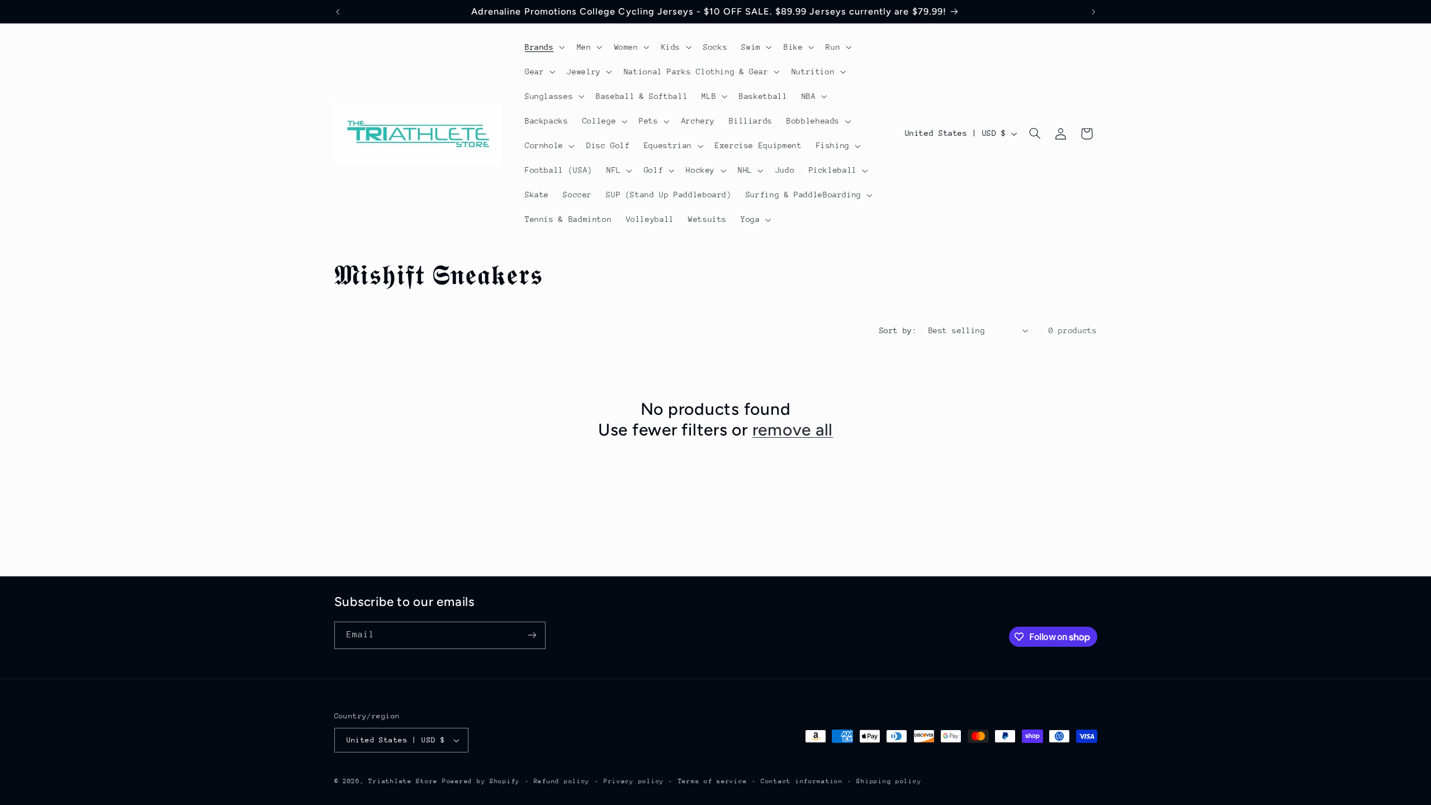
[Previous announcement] (337, 12)
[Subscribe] (531, 635)
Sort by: (898, 330)
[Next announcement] (1093, 12)
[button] (544, 47)
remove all (792, 429)
